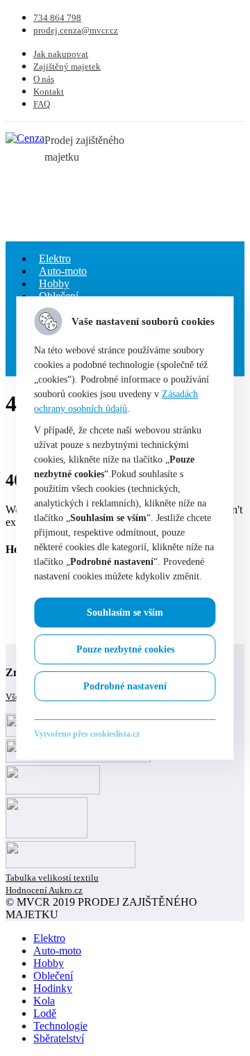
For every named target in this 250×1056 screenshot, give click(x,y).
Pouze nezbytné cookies (125, 649)
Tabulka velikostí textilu (52, 877)
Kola (44, 1001)
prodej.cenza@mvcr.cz (75, 30)
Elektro (49, 938)
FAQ (41, 104)
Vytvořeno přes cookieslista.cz (87, 734)
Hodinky (52, 988)
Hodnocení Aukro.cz (44, 890)
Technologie (60, 1026)
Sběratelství (58, 1038)
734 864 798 (57, 18)
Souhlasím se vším (125, 612)
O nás (43, 79)
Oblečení (53, 976)
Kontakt (48, 91)
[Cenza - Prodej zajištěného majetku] (25, 138)
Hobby (48, 963)
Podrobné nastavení (125, 686)
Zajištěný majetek (67, 66)
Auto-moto (57, 951)
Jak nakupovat (60, 54)
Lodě (44, 1013)
